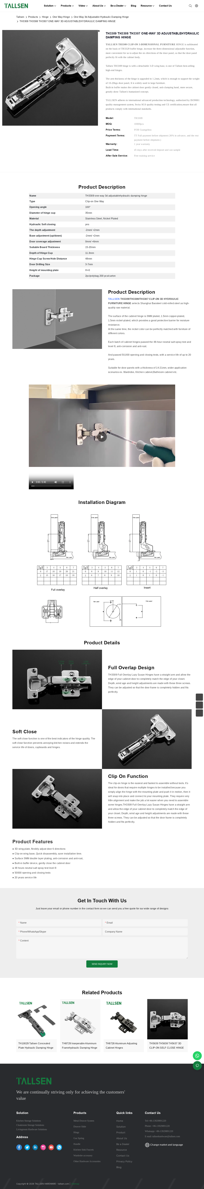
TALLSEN (114, 299)
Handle (76, 1144)
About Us (121, 1138)
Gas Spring (78, 1138)
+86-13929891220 (157, 1120)
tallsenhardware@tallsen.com (166, 1136)
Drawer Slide (79, 1126)
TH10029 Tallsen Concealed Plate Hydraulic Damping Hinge (35, 1045)
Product (120, 1132)
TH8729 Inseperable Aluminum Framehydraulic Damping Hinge (79, 1045)
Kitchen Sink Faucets (83, 1149)
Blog (118, 1167)
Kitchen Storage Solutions (28, 1120)
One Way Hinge (61, 17)
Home (119, 1120)
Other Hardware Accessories (87, 1161)
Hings (76, 1132)
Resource (122, 1149)
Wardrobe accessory (82, 1155)
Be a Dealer (122, 1144)
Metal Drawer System (83, 1120)
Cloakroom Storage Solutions (30, 1125)
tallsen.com (63, 1183)
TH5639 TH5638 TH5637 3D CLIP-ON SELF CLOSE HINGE (166, 1045)
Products (33, 17)
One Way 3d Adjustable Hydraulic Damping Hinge (101, 17)
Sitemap (75, 1183)
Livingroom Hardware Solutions (31, 1129)
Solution (121, 1126)
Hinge (45, 17)
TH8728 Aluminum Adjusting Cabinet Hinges (121, 1045)
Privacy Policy (124, 1161)
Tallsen (20, 17)
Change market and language (166, 1144)
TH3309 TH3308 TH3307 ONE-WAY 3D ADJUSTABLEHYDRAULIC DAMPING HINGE (68, 21)
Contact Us (122, 1155)
